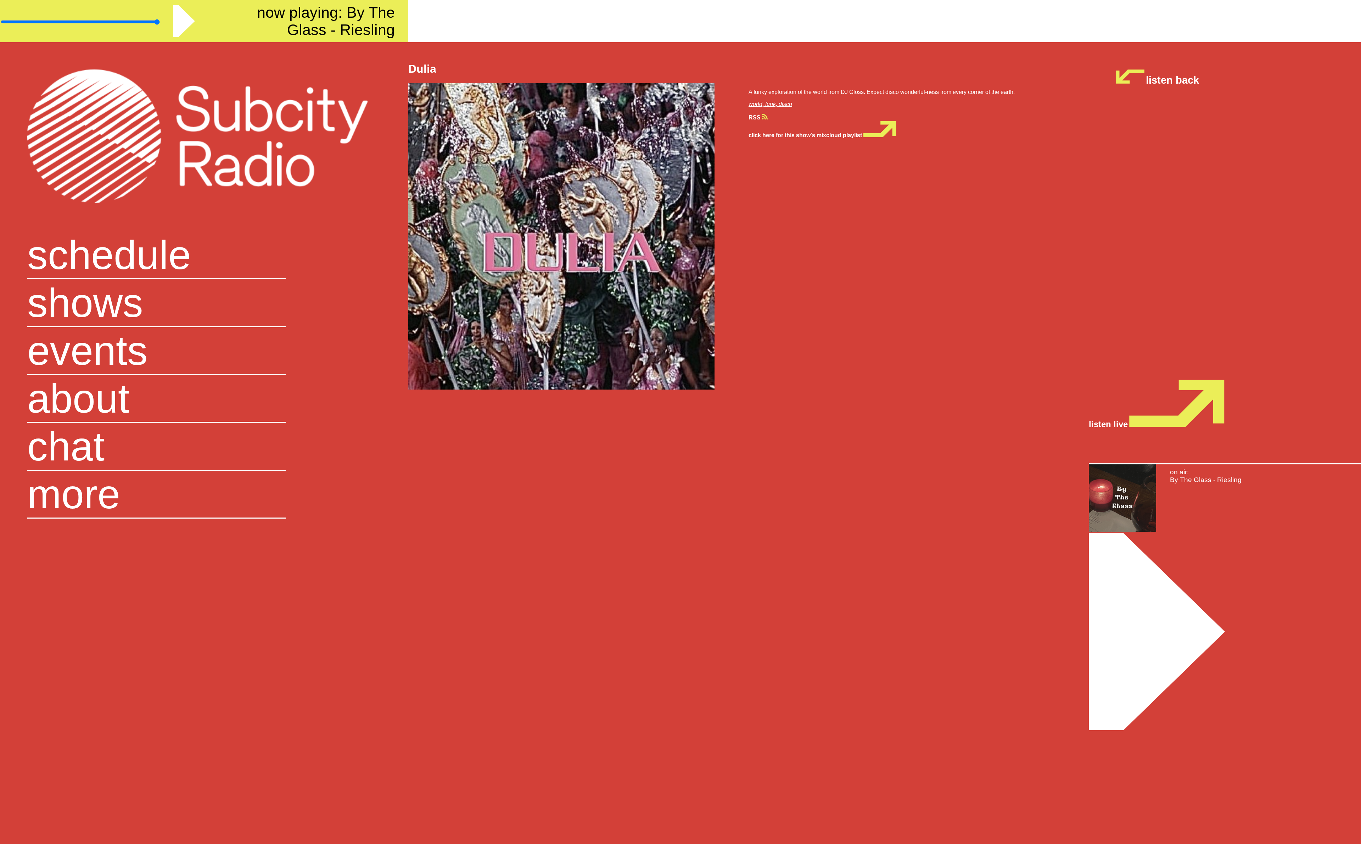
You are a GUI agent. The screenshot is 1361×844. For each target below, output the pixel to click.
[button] (204, 495)
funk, (772, 104)
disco (785, 104)
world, (757, 104)
